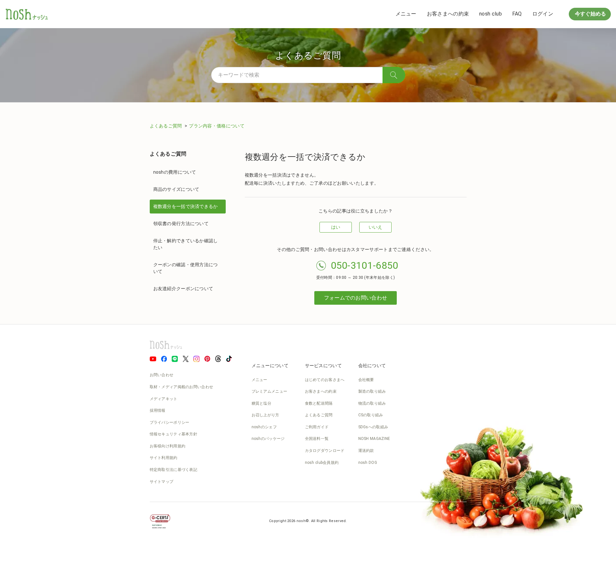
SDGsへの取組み (373, 427)
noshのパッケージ (268, 438)
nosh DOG (367, 462)
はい (335, 227)
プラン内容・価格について (216, 125)
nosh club (490, 14)
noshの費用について (174, 172)
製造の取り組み (372, 391)
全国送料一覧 (317, 438)
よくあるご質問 (166, 125)
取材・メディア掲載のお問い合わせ (181, 387)
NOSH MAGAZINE (374, 438)
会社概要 (366, 379)
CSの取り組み (370, 415)
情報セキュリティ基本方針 (174, 434)
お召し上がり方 (265, 415)
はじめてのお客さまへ (325, 379)
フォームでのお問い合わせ (355, 298)
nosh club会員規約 (322, 462)
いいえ (376, 227)
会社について (372, 365)
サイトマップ (162, 481)
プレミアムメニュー (269, 391)
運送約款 (366, 450)
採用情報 (158, 410)
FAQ (517, 14)
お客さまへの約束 (448, 14)
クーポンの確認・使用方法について (185, 268)
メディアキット (164, 399)
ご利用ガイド (317, 427)
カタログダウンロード (325, 450)
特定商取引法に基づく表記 (174, 469)
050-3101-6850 (364, 265)
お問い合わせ (162, 375)
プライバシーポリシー (169, 422)
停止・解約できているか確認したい (185, 244)
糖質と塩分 (262, 403)
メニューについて (270, 365)
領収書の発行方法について (181, 223)
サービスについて (323, 365)
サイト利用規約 (164, 457)
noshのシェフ (264, 427)
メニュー (405, 14)
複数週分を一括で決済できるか (185, 206)
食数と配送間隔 (319, 403)
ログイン (542, 14)
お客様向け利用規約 (168, 446)
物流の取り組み (372, 403)
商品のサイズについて (176, 189)
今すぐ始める (590, 14)
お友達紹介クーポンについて (183, 288)
